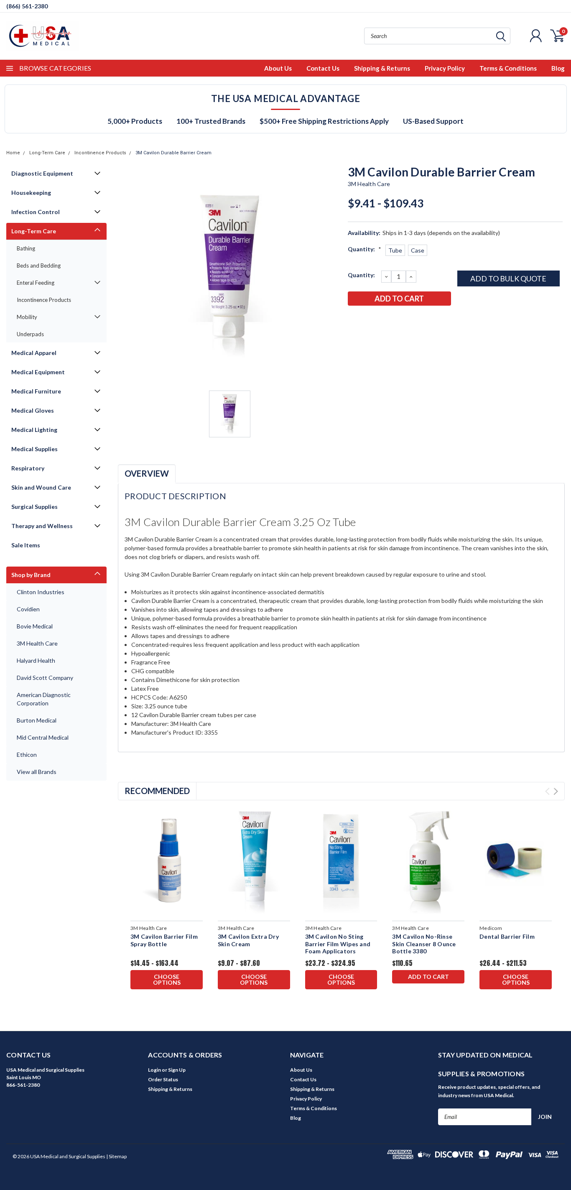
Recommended (157, 791)
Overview (147, 473)
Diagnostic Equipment (42, 173)
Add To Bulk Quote (508, 278)
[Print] (381, 320)
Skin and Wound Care (41, 487)
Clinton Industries (40, 591)
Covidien (28, 609)
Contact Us (322, 68)
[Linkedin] (409, 320)
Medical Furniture (36, 391)
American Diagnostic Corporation (44, 699)
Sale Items (25, 545)
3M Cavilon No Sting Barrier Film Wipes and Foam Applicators (338, 944)
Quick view (166, 861)
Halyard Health (36, 660)
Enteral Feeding (35, 282)
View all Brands (36, 771)
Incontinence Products (100, 153)
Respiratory (27, 468)
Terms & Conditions (508, 68)
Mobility (27, 317)
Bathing (26, 248)
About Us (278, 68)
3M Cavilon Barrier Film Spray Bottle (164, 940)
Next (555, 791)
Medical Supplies (34, 448)
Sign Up (177, 1070)
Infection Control (35, 211)
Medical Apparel (33, 352)
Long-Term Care (47, 153)
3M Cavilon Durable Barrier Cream (173, 153)
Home (13, 153)
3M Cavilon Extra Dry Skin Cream (248, 940)
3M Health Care (37, 643)
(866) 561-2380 (27, 6)
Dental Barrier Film (507, 936)
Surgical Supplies (34, 506)
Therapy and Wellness (42, 525)
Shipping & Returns (382, 68)
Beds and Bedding (39, 265)
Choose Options (167, 979)
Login (154, 1070)
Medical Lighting (34, 429)
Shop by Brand (31, 574)
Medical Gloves (32, 410)
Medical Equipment (38, 371)
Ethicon (27, 754)
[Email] (367, 320)
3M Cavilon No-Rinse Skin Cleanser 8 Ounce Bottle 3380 (424, 944)
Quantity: (364, 249)
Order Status (163, 1079)
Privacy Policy (445, 68)
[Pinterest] (422, 320)
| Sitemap (116, 1156)
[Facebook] (353, 320)
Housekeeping (31, 192)
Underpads (30, 334)
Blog (558, 68)
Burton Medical (36, 720)
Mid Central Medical (43, 737)
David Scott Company (45, 677)
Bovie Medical (35, 626)
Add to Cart (428, 976)
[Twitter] (395, 320)
